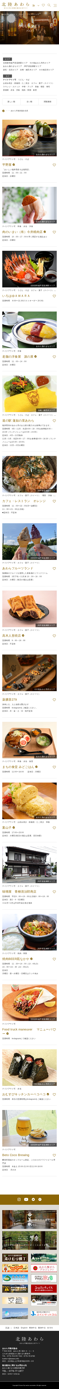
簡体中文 (33, 1328)
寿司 (48, 87)
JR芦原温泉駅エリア (32, 66)
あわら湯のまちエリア (12, 66)
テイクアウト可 (9, 80)
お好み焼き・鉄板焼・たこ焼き (16, 83)
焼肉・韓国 (26, 90)
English (24, 1328)
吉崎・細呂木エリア (28, 70)
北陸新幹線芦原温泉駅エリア (15, 63)
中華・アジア (27, 87)
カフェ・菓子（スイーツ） (42, 83)
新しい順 (11, 102)
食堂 (35, 90)
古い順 (29, 102)
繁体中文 (42, 1328)
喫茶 (42, 87)
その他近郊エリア (46, 70)
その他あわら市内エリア (39, 63)
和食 (37, 87)
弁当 (12, 90)
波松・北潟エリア (10, 70)
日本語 (16, 1328)
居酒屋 (6, 90)
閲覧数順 (47, 102)
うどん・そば (23, 80)
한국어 (50, 1328)
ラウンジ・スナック (11, 87)
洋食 (18, 90)
